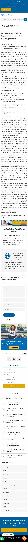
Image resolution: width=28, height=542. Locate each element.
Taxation (5, 488)
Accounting (5, 467)
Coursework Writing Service (10, 372)
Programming (6, 503)
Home (5, 25)
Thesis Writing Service (9, 379)
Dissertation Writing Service (10, 377)
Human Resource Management (10, 485)
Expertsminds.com (12, 537)
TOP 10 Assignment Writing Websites (15, 399)
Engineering (5, 499)
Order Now (14, 385)
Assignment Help (8, 369)
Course (7, 42)
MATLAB (5, 506)
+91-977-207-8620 (9, 26)
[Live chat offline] (24, 538)
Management (6, 478)
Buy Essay (6, 374)
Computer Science (7, 496)
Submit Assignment (14, 25)
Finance (4, 470)
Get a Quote (5, 9)
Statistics (5, 481)
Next (11, 44)
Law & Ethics (6, 492)
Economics (5, 474)
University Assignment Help (10, 382)
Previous (3, 44)
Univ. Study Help (14, 538)
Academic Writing (7, 510)
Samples (19, 538)
